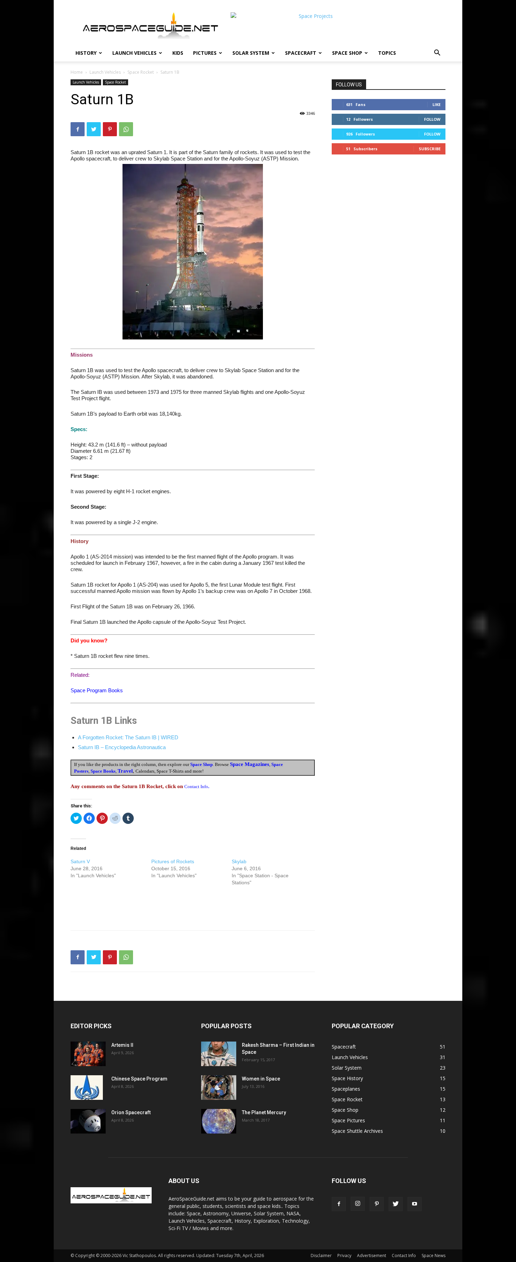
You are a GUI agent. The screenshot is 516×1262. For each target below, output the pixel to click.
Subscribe (430, 148)
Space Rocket (140, 72)
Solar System (250, 52)
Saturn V (80, 861)
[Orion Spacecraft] (88, 1121)
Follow (432, 119)
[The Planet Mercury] (218, 1121)
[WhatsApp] (126, 129)
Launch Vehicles (134, 52)
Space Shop (347, 52)
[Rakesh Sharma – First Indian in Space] (218, 1054)
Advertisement (371, 1255)
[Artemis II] (88, 1054)
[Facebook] (78, 129)
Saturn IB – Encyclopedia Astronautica (122, 747)
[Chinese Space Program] (87, 1087)
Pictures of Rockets (172, 861)
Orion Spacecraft (131, 1112)
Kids (177, 52)
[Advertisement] (193, 906)
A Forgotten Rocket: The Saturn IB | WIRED (128, 737)
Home (77, 72)
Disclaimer (321, 1255)
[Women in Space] (218, 1087)
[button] (437, 53)
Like (436, 104)
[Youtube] (415, 1204)
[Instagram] (358, 1204)
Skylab (239, 861)
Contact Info (404, 1255)
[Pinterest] (110, 129)
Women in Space (261, 1079)
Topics (387, 52)
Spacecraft (300, 52)
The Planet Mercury (264, 1112)
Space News (433, 1255)
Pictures (205, 52)
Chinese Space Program (139, 1079)
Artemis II (122, 1045)
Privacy (344, 1255)
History (86, 52)
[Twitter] (94, 129)
